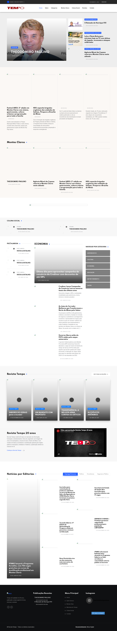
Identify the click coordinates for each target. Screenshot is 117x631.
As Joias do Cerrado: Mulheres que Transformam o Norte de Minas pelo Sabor (70, 308)
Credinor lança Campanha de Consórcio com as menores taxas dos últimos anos (70, 288)
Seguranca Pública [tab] (102, 474)
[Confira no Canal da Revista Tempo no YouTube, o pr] (100, 608)
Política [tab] (81, 474)
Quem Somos (70, 600)
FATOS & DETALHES (23, 251)
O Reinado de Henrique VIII (95, 23)
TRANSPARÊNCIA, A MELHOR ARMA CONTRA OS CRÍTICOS (71, 412)
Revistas (84, 8)
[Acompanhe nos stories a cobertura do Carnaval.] (106, 610)
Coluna (19, 226)
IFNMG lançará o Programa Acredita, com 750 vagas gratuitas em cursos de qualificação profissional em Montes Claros (21, 568)
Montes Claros (65, 8)
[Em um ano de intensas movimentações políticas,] (89, 610)
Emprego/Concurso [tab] (70, 474)
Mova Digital (85, 627)
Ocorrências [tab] (90, 474)
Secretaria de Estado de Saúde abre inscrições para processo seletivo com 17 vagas (102, 491)
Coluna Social (76, 8)
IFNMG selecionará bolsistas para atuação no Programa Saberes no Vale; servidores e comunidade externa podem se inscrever (102, 557)
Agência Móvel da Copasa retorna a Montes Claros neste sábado (96, 54)
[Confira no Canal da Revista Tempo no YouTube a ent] (95, 605)
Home (40, 8)
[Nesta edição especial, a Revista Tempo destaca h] (89, 605)
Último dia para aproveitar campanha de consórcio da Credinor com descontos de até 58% (57, 274)
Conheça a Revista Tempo (14, 450)
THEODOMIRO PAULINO (30, 52)
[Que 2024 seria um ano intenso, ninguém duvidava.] (95, 610)
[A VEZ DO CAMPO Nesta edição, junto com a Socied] (106, 608)
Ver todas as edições (100, 374)
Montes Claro (70, 604)
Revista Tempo (14, 408)
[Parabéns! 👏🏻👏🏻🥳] (100, 610)
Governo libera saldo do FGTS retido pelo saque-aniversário (68, 337)
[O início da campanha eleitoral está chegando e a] (106, 605)
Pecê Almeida (20, 248)
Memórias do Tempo (72, 607)
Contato (92, 8)
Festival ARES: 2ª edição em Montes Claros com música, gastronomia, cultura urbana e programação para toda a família (18, 112)
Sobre (46, 8)
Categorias (54, 8)
